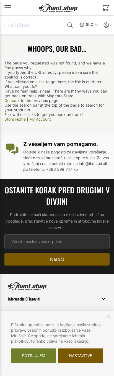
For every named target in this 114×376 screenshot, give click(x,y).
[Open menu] (7, 7)
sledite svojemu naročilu (44, 157)
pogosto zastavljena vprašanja (78, 152)
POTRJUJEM (33, 355)
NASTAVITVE (80, 355)
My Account (40, 119)
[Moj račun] (106, 25)
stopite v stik (84, 157)
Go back (12, 100)
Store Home (15, 119)
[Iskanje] (70, 25)
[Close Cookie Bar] (108, 316)
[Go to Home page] (58, 7)
